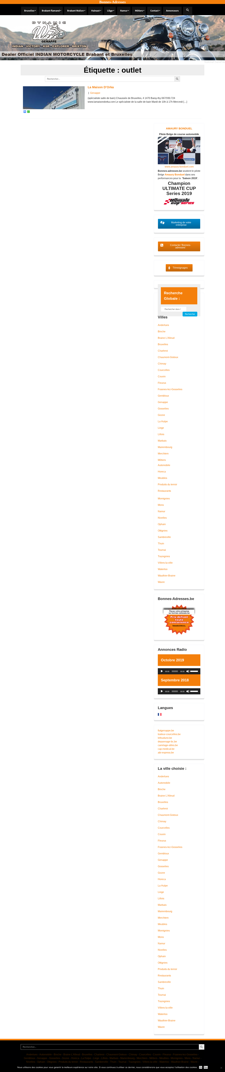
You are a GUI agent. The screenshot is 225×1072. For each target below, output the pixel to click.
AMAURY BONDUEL (179, 128)
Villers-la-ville (165, 562)
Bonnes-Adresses (112, 2)
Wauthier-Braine (166, 575)
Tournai (162, 550)
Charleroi (163, 350)
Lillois (161, 434)
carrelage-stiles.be (168, 745)
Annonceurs (172, 10)
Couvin (162, 376)
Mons (161, 505)
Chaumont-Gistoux (168, 357)
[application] (179, 671)
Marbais (162, 440)
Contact (154, 10)
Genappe (95, 93)
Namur (124, 10)
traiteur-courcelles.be (169, 734)
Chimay (162, 363)
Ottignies (162, 530)
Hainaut (95, 10)
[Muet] (187, 671)
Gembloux (163, 395)
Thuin (161, 543)
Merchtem (163, 453)
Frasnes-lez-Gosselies (170, 389)
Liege (161, 428)
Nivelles (162, 517)
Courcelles (164, 370)
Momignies (164, 498)
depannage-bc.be (167, 741)
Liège (110, 10)
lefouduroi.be (165, 738)
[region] (112, 37)
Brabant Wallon (75, 10)
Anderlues (163, 325)
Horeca (162, 471)
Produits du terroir (167, 484)
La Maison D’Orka (101, 87)
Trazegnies (164, 556)
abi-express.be (166, 752)
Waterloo (162, 569)
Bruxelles (29, 10)
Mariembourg (165, 447)
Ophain (162, 524)
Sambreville (164, 537)
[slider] (194, 671)
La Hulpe (163, 421)
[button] (187, 11)
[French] (160, 714)
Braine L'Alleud (166, 338)
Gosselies (163, 408)
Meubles (162, 478)
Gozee (161, 415)
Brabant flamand (51, 10)
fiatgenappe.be (166, 730)
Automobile (164, 465)
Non (206, 1067)
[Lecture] (161, 671)
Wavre (161, 582)
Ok (200, 1067)
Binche (161, 331)
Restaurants (164, 491)
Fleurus (162, 383)
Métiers (139, 10)
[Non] (221, 1067)
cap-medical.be (166, 749)
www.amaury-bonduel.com (179, 166)
